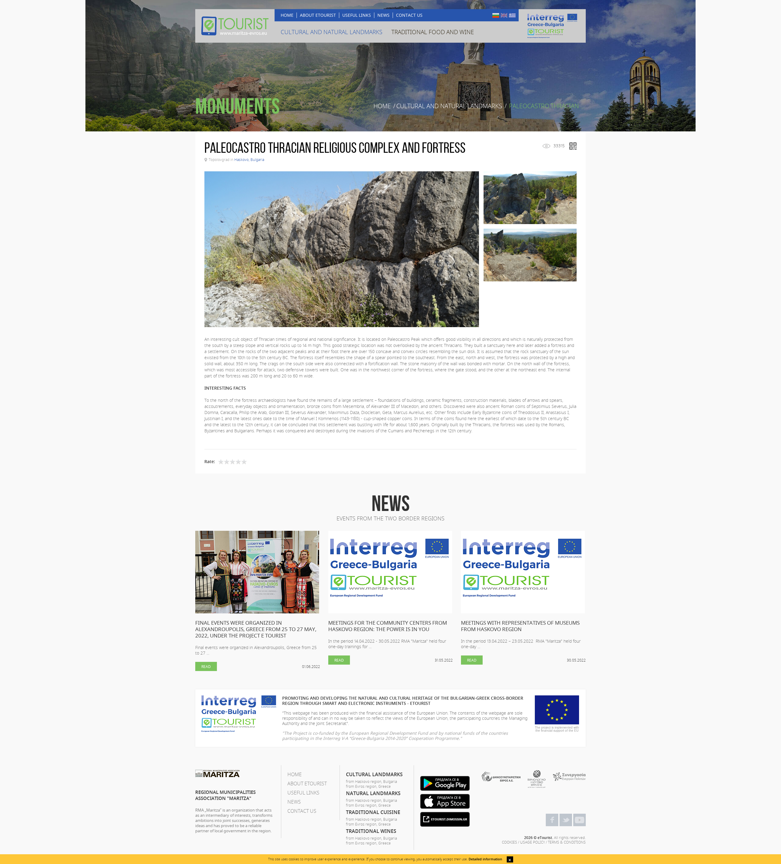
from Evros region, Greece (368, 786)
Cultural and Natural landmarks (449, 106)
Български (495, 15)
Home (382, 106)
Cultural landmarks (374, 774)
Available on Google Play (445, 783)
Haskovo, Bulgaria (249, 159)
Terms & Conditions (567, 842)
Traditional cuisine (373, 812)
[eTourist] (235, 25)
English (504, 15)
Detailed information (485, 859)
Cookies (509, 842)
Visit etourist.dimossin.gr (445, 819)
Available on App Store (445, 801)
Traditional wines (371, 831)
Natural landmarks (373, 793)
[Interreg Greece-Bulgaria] (552, 26)
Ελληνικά (512, 15)
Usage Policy (532, 842)
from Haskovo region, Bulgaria (371, 781)
